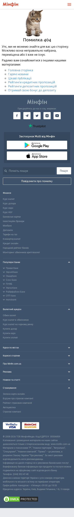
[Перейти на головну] (10, 4)
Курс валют (9, 199)
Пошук (64, 170)
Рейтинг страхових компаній (17, 403)
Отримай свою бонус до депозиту (32, 90)
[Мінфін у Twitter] (37, 115)
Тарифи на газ (10, 234)
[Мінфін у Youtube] (57, 115)
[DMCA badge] (37, 500)
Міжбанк (7, 225)
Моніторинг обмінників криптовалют (21, 252)
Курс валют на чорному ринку (18, 324)
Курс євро (8, 208)
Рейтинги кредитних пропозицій (31, 82)
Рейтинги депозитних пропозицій (32, 86)
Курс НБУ (7, 212)
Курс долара (9, 203)
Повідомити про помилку (37, 181)
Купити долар (10, 329)
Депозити (8, 230)
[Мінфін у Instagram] (47, 115)
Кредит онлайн (10, 243)
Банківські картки (12, 217)
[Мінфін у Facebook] (16, 115)
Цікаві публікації (19, 78)
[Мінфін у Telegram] (27, 115)
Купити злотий (10, 337)
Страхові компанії (12, 411)
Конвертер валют (11, 239)
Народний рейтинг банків (16, 248)
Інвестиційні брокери (13, 221)
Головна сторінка (20, 70)
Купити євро (9, 333)
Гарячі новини (18, 74)
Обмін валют (9, 315)
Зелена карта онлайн (14, 394)
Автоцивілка (9, 407)
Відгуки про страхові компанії (18, 398)
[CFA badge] (49, 426)
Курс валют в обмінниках (16, 320)
